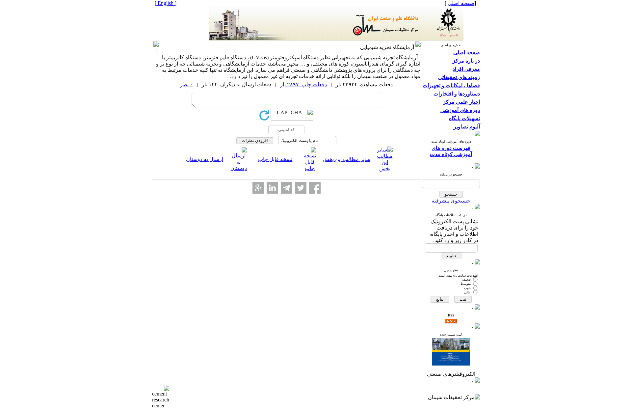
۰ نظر (186, 84)
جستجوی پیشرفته (451, 201)
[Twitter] (300, 188)
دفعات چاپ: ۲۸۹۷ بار (303, 84)
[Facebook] (315, 188)
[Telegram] (286, 188)
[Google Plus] (258, 188)
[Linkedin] (272, 188)
